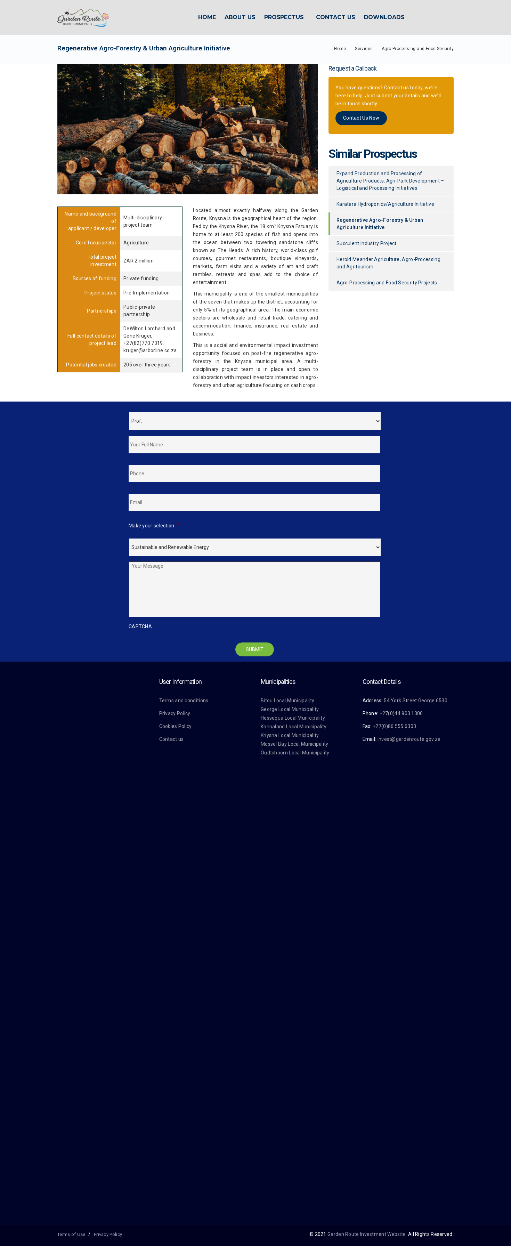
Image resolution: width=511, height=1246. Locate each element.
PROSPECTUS (284, 17)
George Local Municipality (290, 709)
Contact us (171, 739)
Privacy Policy (174, 713)
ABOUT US (240, 17)
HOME (207, 17)
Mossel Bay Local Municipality (294, 744)
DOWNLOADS (384, 17)
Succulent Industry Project (366, 243)
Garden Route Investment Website (366, 1234)
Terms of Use (71, 1234)
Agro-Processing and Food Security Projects (386, 282)
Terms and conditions (184, 700)
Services (364, 48)
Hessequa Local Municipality (293, 718)
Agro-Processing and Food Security (418, 48)
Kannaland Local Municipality (293, 726)
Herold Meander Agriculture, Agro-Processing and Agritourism (388, 263)
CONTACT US (335, 17)
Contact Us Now (361, 118)
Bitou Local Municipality (287, 700)
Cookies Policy (175, 726)
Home (340, 48)
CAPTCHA (140, 626)
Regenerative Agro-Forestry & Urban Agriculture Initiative (379, 223)
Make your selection (154, 525)
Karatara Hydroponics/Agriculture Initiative (385, 204)
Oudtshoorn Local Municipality (295, 752)
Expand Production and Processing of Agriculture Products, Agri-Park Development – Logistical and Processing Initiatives (390, 181)
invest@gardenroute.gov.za (409, 739)
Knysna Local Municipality (290, 735)
